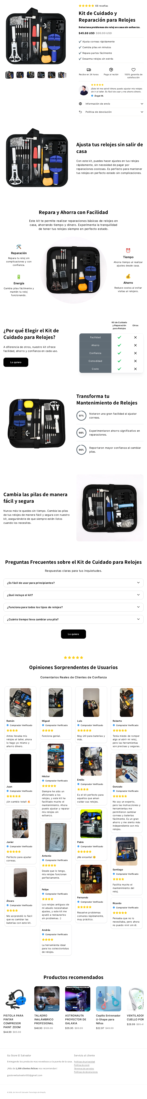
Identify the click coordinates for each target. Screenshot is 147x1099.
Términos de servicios (84, 1068)
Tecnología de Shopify (37, 1092)
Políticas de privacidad (84, 1061)
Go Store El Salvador (21, 1092)
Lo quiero (15, 362)
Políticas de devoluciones (86, 1072)
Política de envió (81, 1065)
